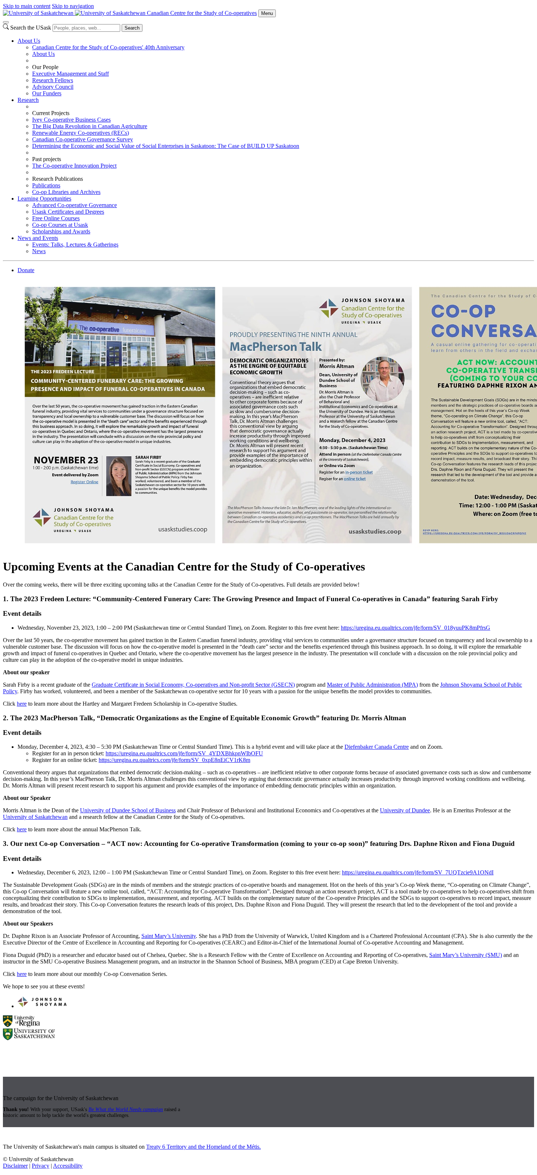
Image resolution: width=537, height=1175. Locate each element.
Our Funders (46, 93)
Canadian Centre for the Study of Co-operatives (202, 13)
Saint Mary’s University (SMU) (465, 955)
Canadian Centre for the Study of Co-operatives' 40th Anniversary (108, 47)
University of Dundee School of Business (128, 810)
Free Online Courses (56, 218)
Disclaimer (15, 1166)
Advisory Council (52, 87)
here (22, 704)
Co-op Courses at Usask (60, 225)
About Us (29, 41)
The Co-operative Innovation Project (74, 166)
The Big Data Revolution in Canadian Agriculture (89, 126)
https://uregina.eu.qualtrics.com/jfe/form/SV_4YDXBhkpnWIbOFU (184, 753)
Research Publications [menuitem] (57, 179)
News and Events (38, 238)
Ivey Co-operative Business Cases (71, 120)
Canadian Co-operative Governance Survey (82, 139)
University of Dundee (405, 810)
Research (28, 100)
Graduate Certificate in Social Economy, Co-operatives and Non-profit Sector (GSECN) (193, 685)
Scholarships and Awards (61, 231)
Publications (46, 185)
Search (132, 28)
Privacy (40, 1166)
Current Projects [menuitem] (50, 113)
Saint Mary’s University (168, 936)
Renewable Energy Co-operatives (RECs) (80, 133)
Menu (267, 13)
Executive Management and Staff (70, 73)
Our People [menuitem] (45, 67)
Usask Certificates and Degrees (68, 212)
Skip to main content (26, 6)
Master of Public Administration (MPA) (372, 685)
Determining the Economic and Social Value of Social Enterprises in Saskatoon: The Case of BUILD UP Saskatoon (165, 146)
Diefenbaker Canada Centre (376, 747)
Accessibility (68, 1166)
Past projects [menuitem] (46, 159)
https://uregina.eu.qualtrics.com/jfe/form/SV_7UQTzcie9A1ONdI (418, 872)
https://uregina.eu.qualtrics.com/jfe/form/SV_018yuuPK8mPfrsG (415, 628)
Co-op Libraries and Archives (66, 192)
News (39, 251)
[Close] (6, 22)
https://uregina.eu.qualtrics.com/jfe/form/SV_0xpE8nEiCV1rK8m (174, 760)
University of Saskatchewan (35, 817)
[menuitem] (276, 67)
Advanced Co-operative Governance (74, 205)
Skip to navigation (73, 6)
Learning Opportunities (44, 198)
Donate (26, 270)
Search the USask (30, 27)
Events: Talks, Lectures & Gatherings (75, 244)
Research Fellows (52, 80)
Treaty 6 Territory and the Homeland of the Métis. (203, 1147)
